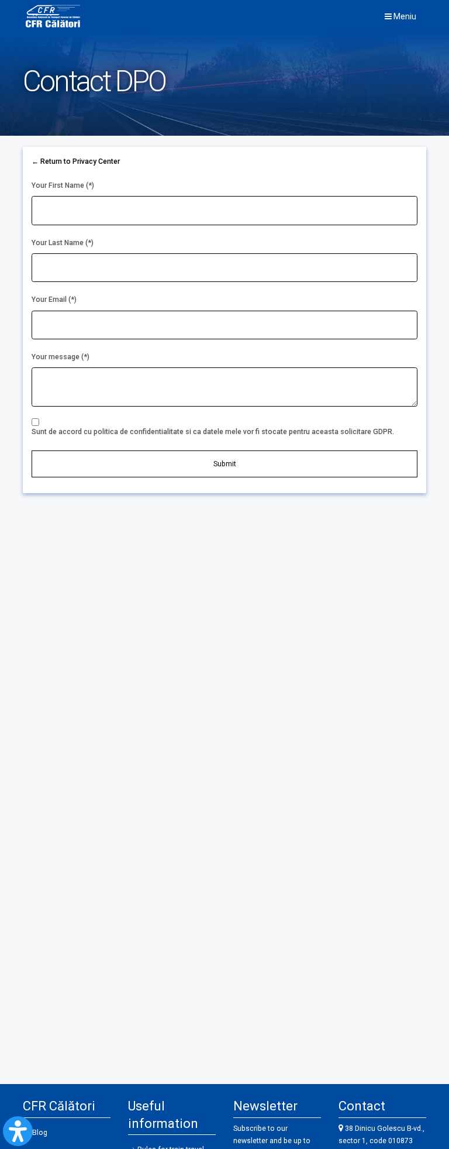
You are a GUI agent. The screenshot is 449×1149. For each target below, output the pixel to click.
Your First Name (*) (63, 185)
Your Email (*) (54, 299)
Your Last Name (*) (63, 243)
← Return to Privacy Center (76, 161)
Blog (39, 1133)
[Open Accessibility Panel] (18, 1131)
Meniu (404, 16)
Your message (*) (60, 357)
